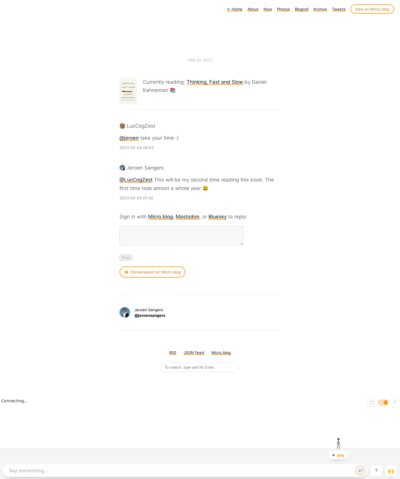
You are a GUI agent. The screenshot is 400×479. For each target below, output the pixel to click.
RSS (172, 352)
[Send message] (360, 470)
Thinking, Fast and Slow (215, 82)
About (253, 9)
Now (268, 9)
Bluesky (217, 217)
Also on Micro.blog (372, 9)
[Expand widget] (371, 402)
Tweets (339, 9)
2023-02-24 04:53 (136, 147)
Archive (320, 9)
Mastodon (187, 217)
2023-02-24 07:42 (136, 198)
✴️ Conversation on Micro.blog (152, 272)
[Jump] (376, 470)
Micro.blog (160, 217)
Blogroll (301, 9)
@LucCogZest (136, 180)
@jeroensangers (149, 315)
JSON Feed (194, 352)
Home (234, 9)
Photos (283, 9)
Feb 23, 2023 (200, 60)
